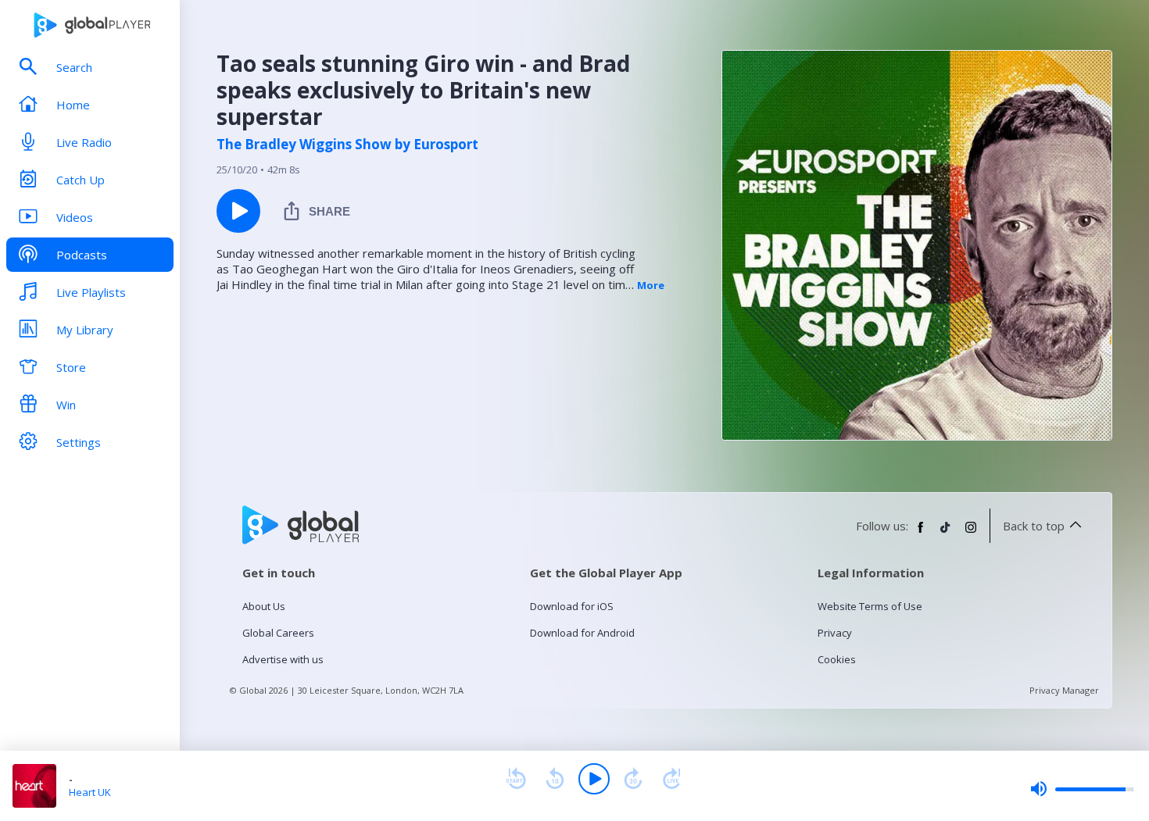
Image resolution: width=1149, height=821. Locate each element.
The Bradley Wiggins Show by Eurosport (347, 144)
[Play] (594, 778)
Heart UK (90, 792)
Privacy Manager (1064, 690)
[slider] (1081, 788)
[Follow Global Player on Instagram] (971, 533)
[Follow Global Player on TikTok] (946, 533)
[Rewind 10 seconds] (555, 778)
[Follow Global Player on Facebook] (921, 533)
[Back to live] (672, 778)
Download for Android (582, 633)
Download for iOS (572, 606)
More (650, 285)
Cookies (837, 659)
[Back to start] (516, 778)
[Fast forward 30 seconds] (633, 778)
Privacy (835, 633)
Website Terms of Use (870, 606)
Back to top (1034, 526)
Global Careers (278, 633)
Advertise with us (283, 659)
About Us (263, 606)
